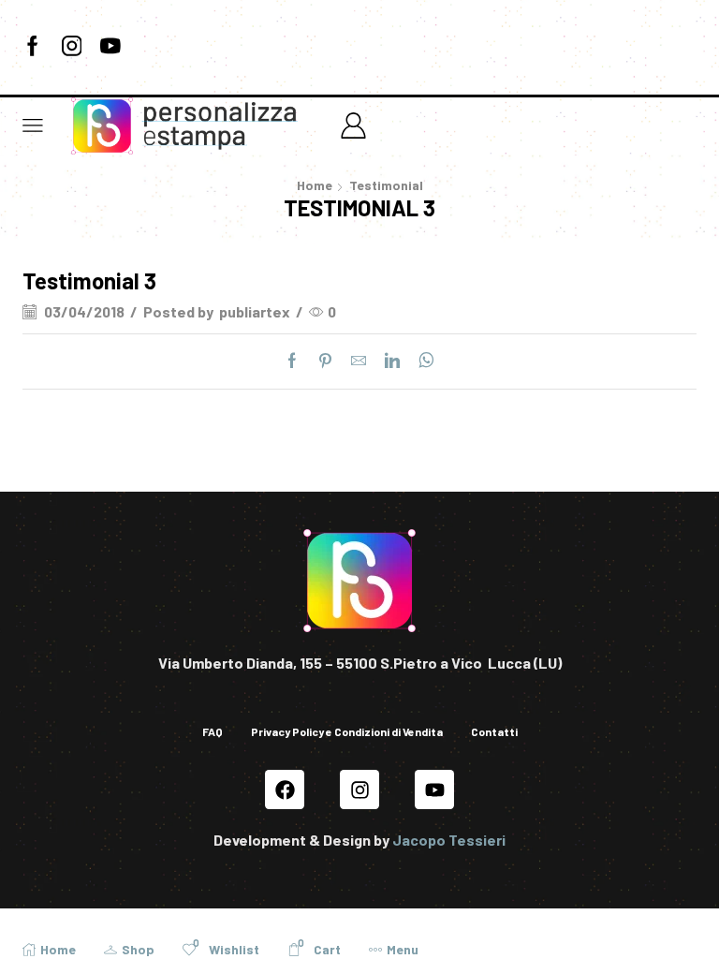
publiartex (254, 311)
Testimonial (386, 185)
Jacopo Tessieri (449, 839)
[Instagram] (72, 47)
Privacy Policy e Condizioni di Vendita (347, 731)
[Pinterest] (325, 361)
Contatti (494, 731)
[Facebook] (32, 47)
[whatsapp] (421, 361)
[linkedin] (392, 361)
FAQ (212, 731)
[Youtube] (110, 47)
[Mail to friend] (358, 361)
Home (314, 185)
